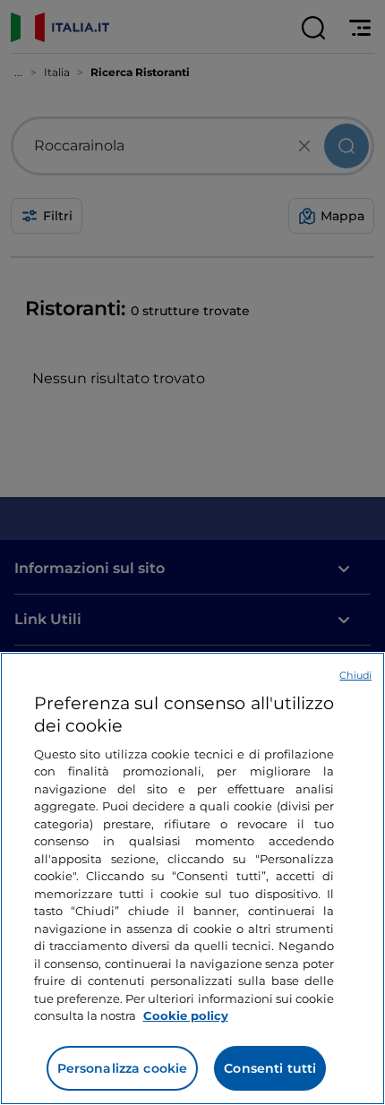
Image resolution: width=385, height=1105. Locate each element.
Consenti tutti (270, 1068)
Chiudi (355, 675)
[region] (192, 878)
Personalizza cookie (122, 1068)
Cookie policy (185, 1015)
